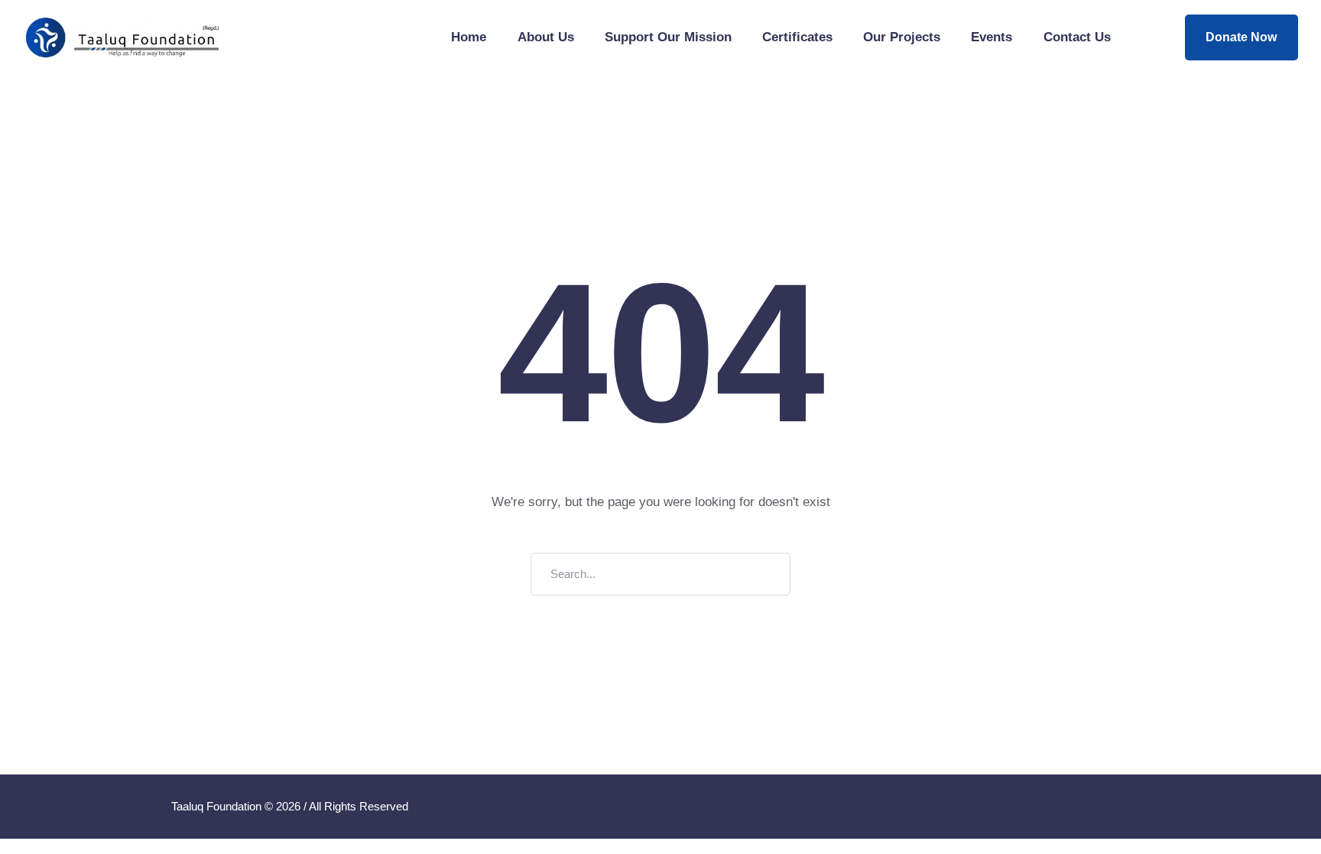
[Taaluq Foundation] (122, 37)
